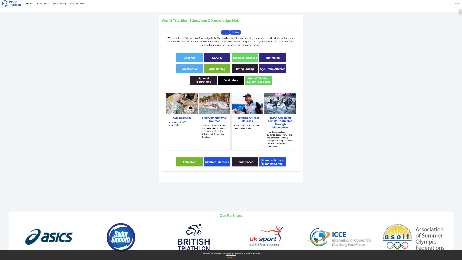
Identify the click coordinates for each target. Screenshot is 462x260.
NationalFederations (203, 80)
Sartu (457, 3)
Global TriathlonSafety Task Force (258, 80)
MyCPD (217, 57)
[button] (451, 3)
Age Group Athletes (272, 69)
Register (235, 32)
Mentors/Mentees (217, 162)
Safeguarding (245, 69)
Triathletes (272, 57)
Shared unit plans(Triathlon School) (272, 162)
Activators (189, 162)
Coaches (189, 57)
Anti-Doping (217, 69)
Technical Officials (245, 57)
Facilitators (231, 80)
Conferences (244, 162)
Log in (225, 32)
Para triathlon (190, 69)
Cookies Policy (231, 255)
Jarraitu (231, 258)
